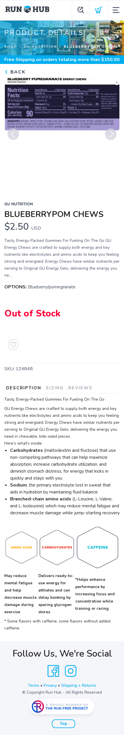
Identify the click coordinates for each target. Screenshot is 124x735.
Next (111, 134)
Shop (10, 46)
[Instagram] (70, 671)
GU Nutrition (40, 46)
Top (63, 723)
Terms (33, 685)
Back (17, 72)
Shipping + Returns (78, 685)
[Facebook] (53, 671)
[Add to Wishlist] (13, 344)
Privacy (50, 685)
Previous (13, 134)
